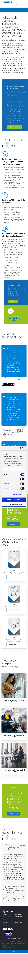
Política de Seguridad (18, 943)
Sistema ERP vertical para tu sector (14, 736)
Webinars (5, 925)
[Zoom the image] (10, 308)
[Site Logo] (6, 2)
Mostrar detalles (17, 494)
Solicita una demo (14, 524)
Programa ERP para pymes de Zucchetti (14, 701)
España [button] (15, 4)
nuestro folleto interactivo (13, 319)
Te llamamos (13, 301)
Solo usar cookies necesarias (14, 504)
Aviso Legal (6, 943)
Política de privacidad (8, 942)
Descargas (5, 919)
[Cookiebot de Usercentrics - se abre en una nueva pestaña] (20, 448)
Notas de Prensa (19, 924)
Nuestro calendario (7, 924)
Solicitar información (15, 127)
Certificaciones (6, 947)
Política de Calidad (8, 945)
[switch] (22, 479)
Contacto (3, 4)
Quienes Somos (7, 916)
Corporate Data (22, 942)
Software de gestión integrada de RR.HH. (14, 770)
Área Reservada (9, 4)
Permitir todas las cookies (14, 499)
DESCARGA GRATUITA (14, 577)
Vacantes (17, 918)
